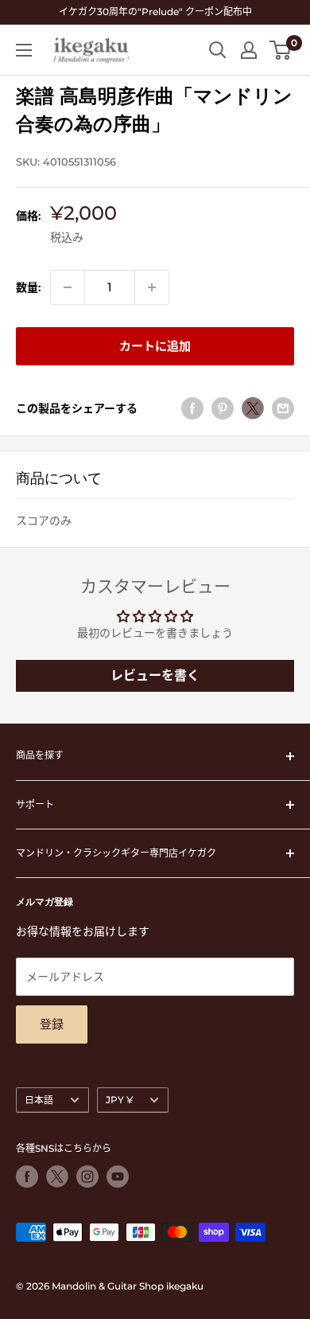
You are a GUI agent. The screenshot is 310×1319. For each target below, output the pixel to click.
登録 (52, 1024)
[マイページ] (249, 50)
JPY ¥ (119, 1100)
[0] (281, 50)
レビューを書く (155, 675)
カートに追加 (155, 345)
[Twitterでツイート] (253, 408)
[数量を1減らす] (67, 287)
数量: (28, 287)
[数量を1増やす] (152, 287)
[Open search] (218, 50)
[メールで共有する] (283, 408)
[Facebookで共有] (192, 408)
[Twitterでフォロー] (57, 1176)
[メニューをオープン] (24, 50)
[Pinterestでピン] (222, 408)
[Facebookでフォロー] (27, 1176)
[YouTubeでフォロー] (118, 1176)
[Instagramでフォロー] (87, 1176)
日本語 (39, 1100)
